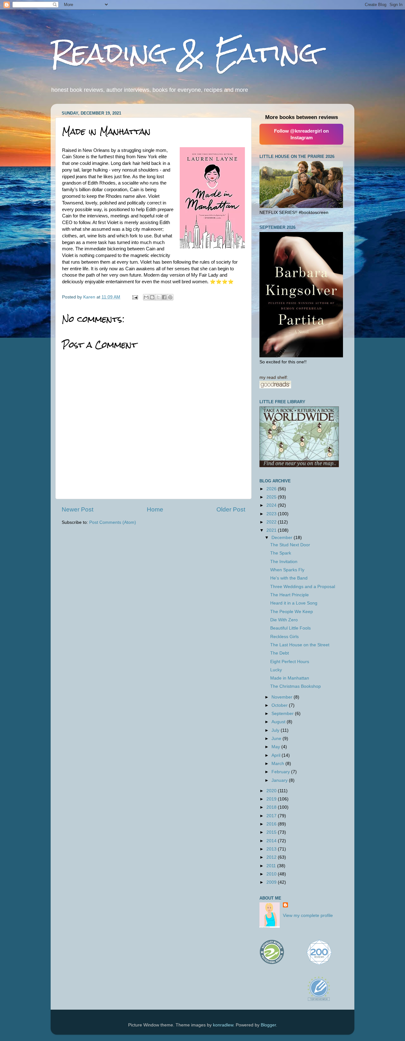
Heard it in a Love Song (293, 603)
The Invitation (283, 561)
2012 (272, 857)
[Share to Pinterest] (170, 297)
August (279, 721)
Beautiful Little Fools (290, 628)
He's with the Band (289, 578)
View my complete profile (308, 915)
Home (155, 509)
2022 (272, 522)
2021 (272, 530)
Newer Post (77, 509)
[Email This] (146, 297)
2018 (272, 807)
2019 (272, 799)
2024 (272, 505)
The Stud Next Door (290, 544)
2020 (272, 790)
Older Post (230, 509)
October (280, 705)
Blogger (268, 1025)
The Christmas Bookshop (295, 686)
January (280, 780)
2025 (272, 497)
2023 (272, 513)
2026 (272, 488)
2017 (272, 815)
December (282, 537)
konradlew (223, 1025)
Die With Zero (284, 620)
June (277, 738)
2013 (272, 849)
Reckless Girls (284, 636)
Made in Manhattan (289, 678)
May (276, 746)
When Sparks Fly (287, 570)
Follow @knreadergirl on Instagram (301, 134)
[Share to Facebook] (164, 297)
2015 (272, 832)
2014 (272, 840)
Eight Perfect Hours (289, 661)
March (278, 763)
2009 (272, 882)
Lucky (276, 670)
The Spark (280, 553)
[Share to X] (158, 297)
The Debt (279, 653)
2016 (272, 824)
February (281, 771)
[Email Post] (134, 297)
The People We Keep (291, 611)
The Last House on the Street (299, 645)
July (276, 730)
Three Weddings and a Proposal (302, 586)
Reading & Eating (185, 52)
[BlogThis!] (152, 297)
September (283, 713)
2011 (271, 865)
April (276, 755)
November (282, 697)
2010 (272, 874)
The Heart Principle (289, 595)
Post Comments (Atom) (112, 522)
